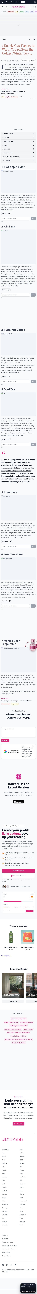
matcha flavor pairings (18, 1036)
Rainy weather (14, 704)
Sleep (32, 11)
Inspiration (23, 1184)
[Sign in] (34, 6)
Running (4, 1208)
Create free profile (18, 871)
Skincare (4, 1211)
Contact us (5, 1235)
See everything (6, 956)
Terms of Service (7, 1256)
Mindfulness (11, 11)
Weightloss (5, 1225)
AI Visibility (5, 1238)
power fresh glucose (11, 1022)
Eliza (4, 61)
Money (22, 1194)
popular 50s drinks (26, 1022)
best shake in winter (18, 1043)
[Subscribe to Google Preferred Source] (11, 751)
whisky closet (28, 1029)
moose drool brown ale (18, 1019)
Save (25, 61)
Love (21, 1190)
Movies (4, 1197)
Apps (21, 1149)
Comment (5, 740)
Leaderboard (7, 911)
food (4, 39)
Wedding (22, 1221)
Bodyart (22, 1156)
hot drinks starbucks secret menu (18, 1033)
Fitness (22, 1170)
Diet (17, 11)
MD (17, 60)
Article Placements (7, 1242)
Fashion (4, 11)
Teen (3, 1218)
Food (3, 1173)
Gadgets (4, 1177)
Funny (21, 1173)
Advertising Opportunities (9, 1245)
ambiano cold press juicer (13, 1029)
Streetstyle (5, 1214)
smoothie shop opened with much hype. (18, 1039)
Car (3, 97)
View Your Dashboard (20, 876)
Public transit (14, 97)
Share (33, 61)
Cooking (4, 1163)
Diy (21, 1166)
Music (21, 1197)
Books (27, 11)
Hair (21, 1180)
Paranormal (23, 1201)
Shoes (21, 1208)
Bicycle (7, 97)
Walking (21, 97)
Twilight (21, 11)
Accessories (5, 1149)
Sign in (4, 881)
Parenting (5, 1204)
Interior (4, 1187)
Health (4, 1184)
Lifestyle (4, 1190)
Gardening (23, 1177)
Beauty (4, 1156)
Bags (3, 1153)
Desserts (22, 1163)
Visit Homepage (18, 1124)
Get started (29, 911)
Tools (21, 1225)
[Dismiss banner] (33, 746)
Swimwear (23, 1214)
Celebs (22, 1160)
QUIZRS (34, 98)
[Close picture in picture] (22, 1285)
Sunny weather (5, 704)
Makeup (4, 1194)
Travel (21, 1218)
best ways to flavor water (18, 1026)
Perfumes (22, 1204)
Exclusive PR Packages (8, 1249)
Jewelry (22, 1187)
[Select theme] (30, 7)
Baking (22, 1153)
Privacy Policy (6, 1252)
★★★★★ (32, 39)
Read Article (17, 1002)
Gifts (3, 1180)
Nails (3, 1201)
